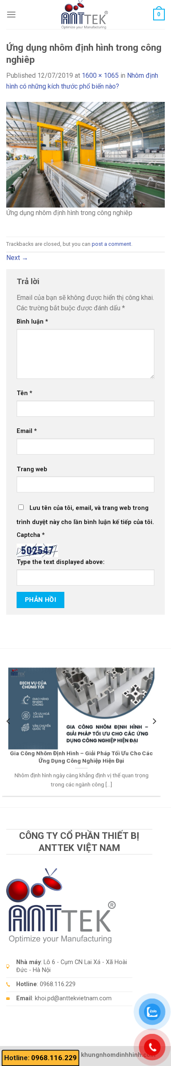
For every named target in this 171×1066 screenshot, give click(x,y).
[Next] (154, 721)
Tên (24, 393)
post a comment (111, 244)
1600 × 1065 (100, 75)
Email (27, 431)
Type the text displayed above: (61, 562)
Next (17, 258)
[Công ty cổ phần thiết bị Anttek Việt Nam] (84, 14)
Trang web (32, 469)
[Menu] (11, 14)
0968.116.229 (54, 1058)
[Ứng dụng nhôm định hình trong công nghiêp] (85, 154)
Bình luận (32, 321)
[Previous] (9, 721)
